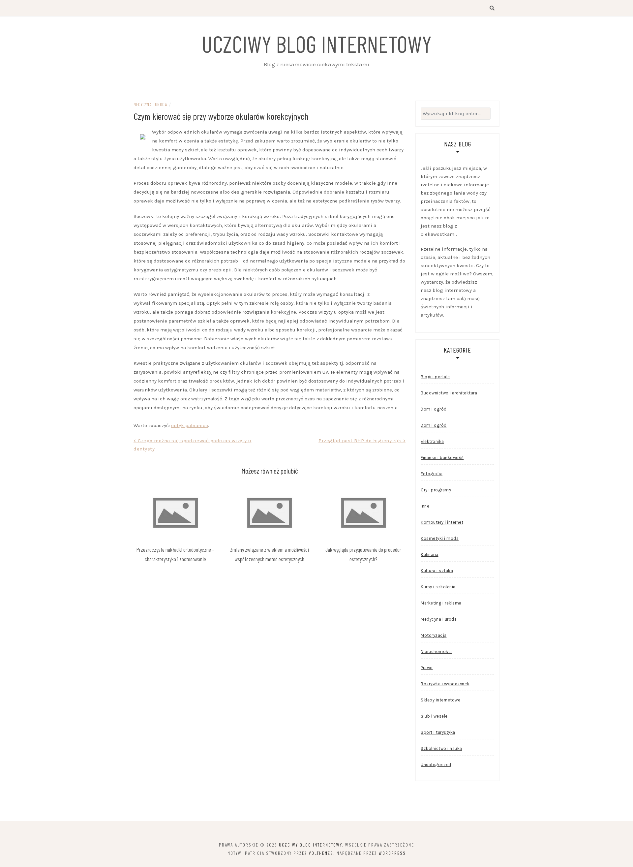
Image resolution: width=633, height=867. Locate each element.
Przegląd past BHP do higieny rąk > (362, 441)
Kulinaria (429, 554)
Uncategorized (436, 764)
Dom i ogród (434, 409)
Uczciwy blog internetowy (316, 43)
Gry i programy (436, 489)
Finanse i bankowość (442, 457)
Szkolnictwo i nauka (441, 748)
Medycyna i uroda (150, 104)
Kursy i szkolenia (438, 586)
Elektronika (432, 441)
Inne (425, 506)
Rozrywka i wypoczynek (445, 683)
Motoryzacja (434, 635)
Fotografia (431, 473)
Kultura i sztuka (437, 570)
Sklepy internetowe (440, 699)
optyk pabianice (189, 425)
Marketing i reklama (441, 603)
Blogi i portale (435, 376)
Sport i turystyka (438, 732)
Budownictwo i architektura (449, 392)
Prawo (427, 667)
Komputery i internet (442, 522)
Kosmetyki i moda (440, 538)
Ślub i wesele (434, 716)
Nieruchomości (436, 651)
